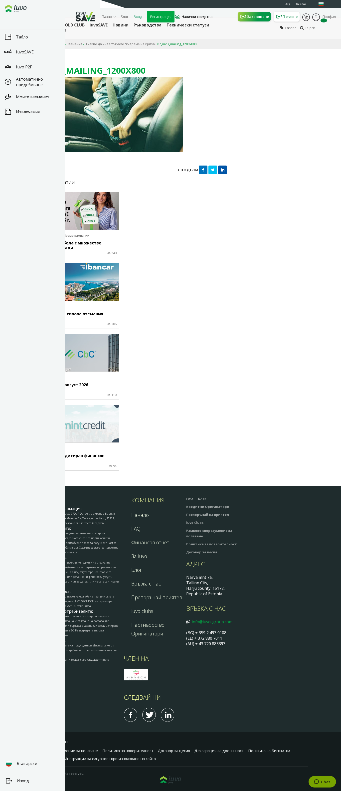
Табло (22, 37)
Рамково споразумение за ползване (65, 750)
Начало (140, 515)
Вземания (74, 44)
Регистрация (160, 16)
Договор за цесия (201, 552)
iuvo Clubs (194, 522)
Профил (316, 16)
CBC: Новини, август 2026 (62, 385)
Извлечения (28, 112)
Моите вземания (32, 97)
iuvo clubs (142, 611)
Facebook (130, 715)
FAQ (136, 528)
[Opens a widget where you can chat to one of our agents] (322, 782)
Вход (138, 16)
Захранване (258, 16)
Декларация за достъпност (219, 750)
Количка (306, 16)
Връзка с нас (146, 583)
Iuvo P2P (24, 67)
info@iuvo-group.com (212, 621)
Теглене (290, 16)
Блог (125, 16)
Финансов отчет (150, 542)
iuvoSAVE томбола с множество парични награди (68, 245)
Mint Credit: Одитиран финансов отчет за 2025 (70, 458)
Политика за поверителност (211, 544)
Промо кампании (76, 235)
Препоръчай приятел (156, 597)
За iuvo (139, 556)
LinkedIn (167, 715)
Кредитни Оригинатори (207, 506)
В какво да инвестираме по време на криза (120, 44)
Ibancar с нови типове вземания (69, 314)
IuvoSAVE (25, 52)
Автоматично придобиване (29, 81)
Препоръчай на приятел (207, 514)
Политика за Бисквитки (269, 750)
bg (324, 4)
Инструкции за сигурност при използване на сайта (110, 758)
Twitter (149, 715)
